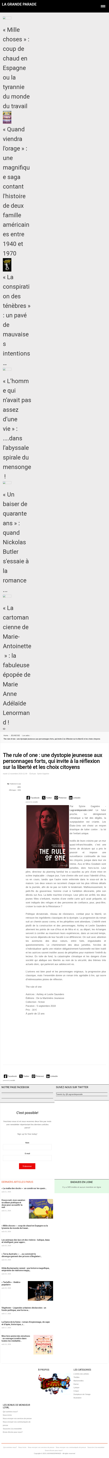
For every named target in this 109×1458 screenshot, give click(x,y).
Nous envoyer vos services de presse (17, 1419)
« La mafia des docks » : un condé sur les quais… (24, 1188)
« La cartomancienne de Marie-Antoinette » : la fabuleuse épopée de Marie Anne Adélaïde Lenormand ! (17, 665)
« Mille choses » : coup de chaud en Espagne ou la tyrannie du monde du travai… (25, 1227)
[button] (33, 798)
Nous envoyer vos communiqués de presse (71, 1447)
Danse (76, 1384)
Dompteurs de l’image (82, 1394)
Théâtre (76, 1377)
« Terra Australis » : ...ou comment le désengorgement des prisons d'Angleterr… (22, 1255)
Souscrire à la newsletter (12, 1429)
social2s (35, 802)
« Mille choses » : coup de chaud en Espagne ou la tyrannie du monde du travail (16, 68)
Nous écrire (7, 1415)
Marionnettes (79, 1381)
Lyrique (76, 1388)
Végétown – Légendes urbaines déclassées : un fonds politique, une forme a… (24, 1309)
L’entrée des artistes (81, 1374)
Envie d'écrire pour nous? (13, 1432)
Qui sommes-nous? (10, 1412)
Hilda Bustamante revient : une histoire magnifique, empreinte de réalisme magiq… (26, 1269)
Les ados (26, 736)
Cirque (76, 1391)
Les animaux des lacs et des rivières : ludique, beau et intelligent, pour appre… (26, 1241)
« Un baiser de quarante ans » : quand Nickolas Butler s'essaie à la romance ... (16, 542)
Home (6, 736)
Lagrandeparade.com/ (81, 810)
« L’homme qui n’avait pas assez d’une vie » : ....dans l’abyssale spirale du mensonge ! (17, 429)
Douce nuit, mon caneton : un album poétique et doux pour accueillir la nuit (14, 1203)
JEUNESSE (15, 736)
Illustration (77, 1398)
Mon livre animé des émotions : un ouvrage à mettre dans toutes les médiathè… (16, 1338)
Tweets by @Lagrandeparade (69, 1094)
